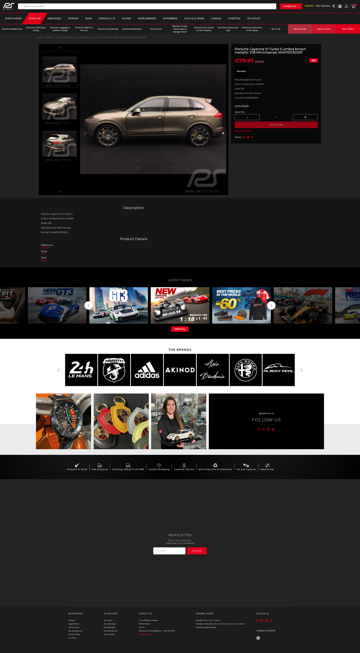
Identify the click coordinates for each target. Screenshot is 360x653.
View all (180, 329)
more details (242, 105)
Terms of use (73, 627)
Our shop (72, 638)
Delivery (71, 620)
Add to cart (276, 125)
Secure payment (75, 631)
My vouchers (109, 634)
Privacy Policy (74, 634)
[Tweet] (248, 137)
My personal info (111, 631)
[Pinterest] (252, 137)
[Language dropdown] (340, 6)
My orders (108, 620)
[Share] (244, 137)
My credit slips (110, 624)
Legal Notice (73, 624)
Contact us (289, 6)
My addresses (109, 627)
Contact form (145, 634)
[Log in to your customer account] (346, 6)
